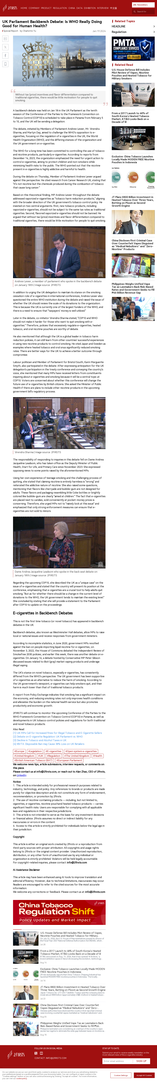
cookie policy (21, 1078)
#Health (97, 755)
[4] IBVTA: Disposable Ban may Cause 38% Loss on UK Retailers (48, 744)
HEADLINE (118, 26)
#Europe (19, 751)
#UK (40, 755)
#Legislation (35, 751)
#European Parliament (69, 760)
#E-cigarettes (53, 751)
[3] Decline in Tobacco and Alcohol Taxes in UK (39, 740)
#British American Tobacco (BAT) (33, 760)
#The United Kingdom (76, 755)
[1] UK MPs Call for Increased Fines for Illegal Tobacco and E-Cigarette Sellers (57, 733)
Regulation (119, 32)
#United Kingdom (24, 755)
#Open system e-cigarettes (81, 751)
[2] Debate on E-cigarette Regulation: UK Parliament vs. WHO (48, 736)
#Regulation (53, 755)
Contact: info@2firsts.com (50, 1058)
